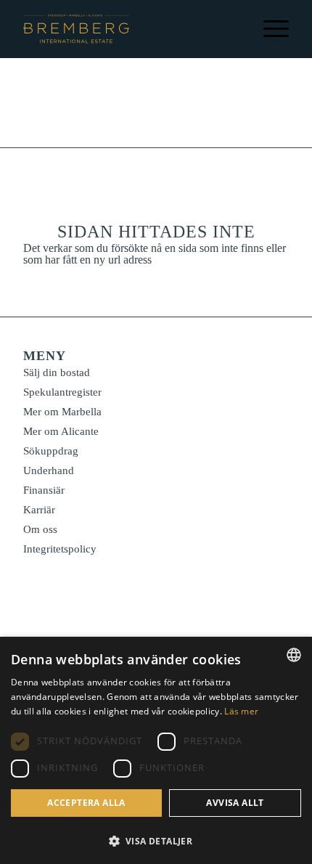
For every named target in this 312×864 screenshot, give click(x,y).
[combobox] (294, 655)
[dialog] (156, 750)
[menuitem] (213, 29)
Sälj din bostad (56, 372)
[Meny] (269, 29)
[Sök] (213, 29)
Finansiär (44, 490)
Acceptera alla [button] (86, 802)
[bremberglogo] (76, 29)
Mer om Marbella (62, 411)
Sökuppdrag (50, 451)
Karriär (39, 509)
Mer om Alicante (61, 431)
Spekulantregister (62, 392)
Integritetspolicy (60, 549)
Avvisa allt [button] (234, 802)
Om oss (40, 529)
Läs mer (241, 711)
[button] (156, 839)
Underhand (48, 470)
